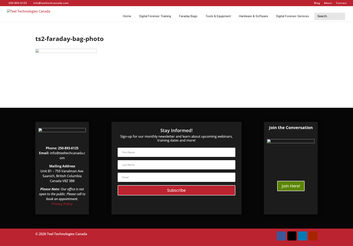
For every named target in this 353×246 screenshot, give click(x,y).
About (328, 3)
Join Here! (291, 186)
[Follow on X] (291, 235)
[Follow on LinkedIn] (302, 235)
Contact (341, 3)
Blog (317, 3)
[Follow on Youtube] (313, 235)
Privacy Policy (62, 204)
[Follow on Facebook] (281, 235)
